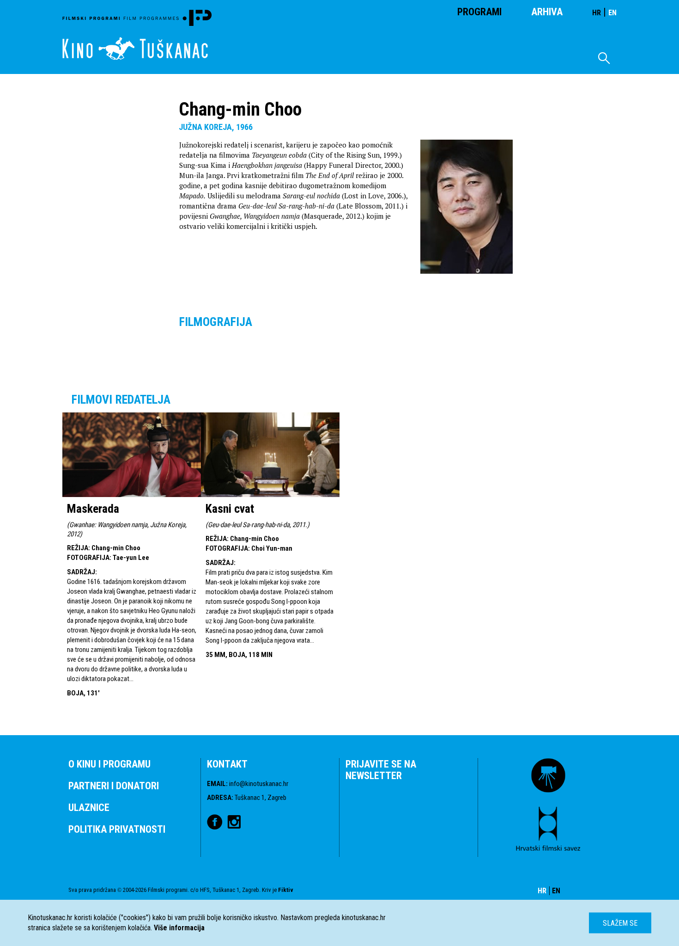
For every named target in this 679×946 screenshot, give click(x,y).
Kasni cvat (230, 509)
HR (596, 12)
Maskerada (93, 509)
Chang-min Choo (115, 548)
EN (612, 12)
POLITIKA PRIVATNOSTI (116, 829)
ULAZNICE (88, 807)
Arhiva (547, 12)
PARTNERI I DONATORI (113, 786)
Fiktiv (285, 889)
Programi (479, 12)
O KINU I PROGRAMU (109, 764)
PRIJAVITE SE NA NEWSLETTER (381, 769)
